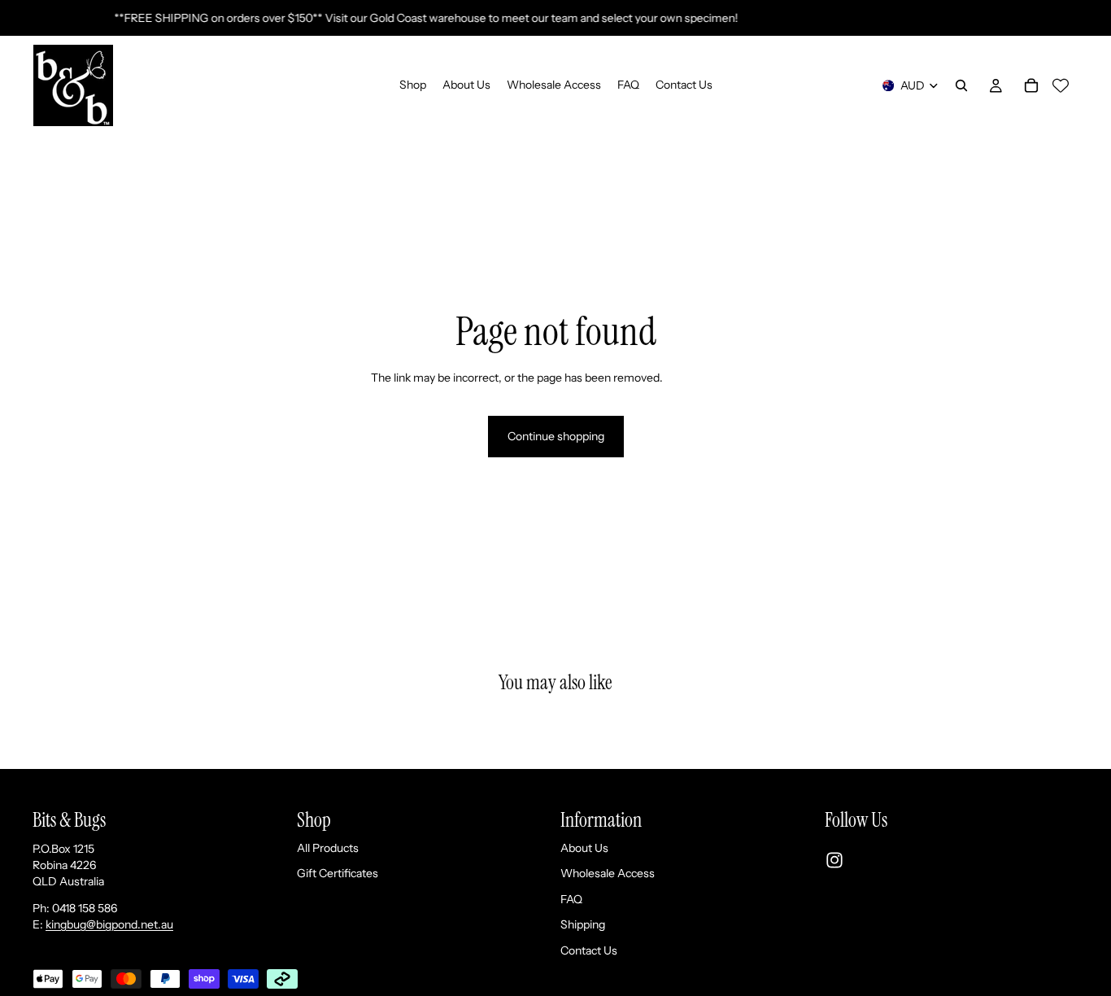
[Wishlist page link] (1060, 85)
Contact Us (588, 950)
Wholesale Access (607, 873)
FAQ (571, 899)
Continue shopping (556, 436)
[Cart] (1031, 85)
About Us (584, 847)
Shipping (582, 924)
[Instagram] (834, 860)
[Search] (961, 85)
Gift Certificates (337, 873)
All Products (328, 847)
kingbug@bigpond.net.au (109, 924)
